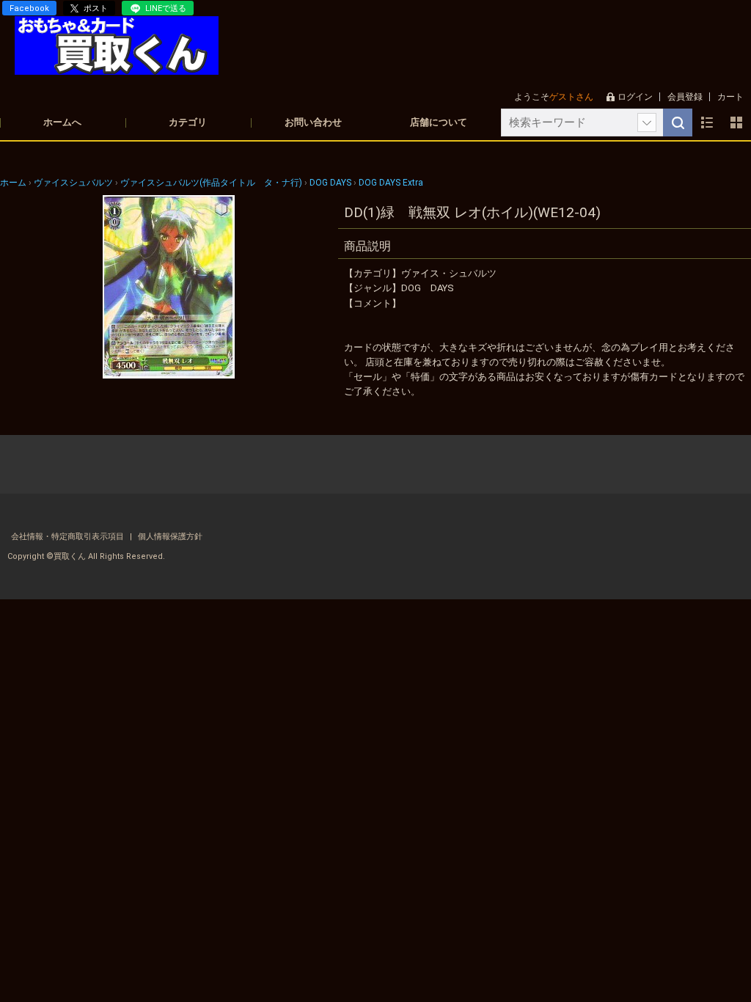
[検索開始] (677, 122)
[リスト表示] (707, 122)
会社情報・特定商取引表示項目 (68, 536)
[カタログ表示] (736, 122)
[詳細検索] (646, 122)
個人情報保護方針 (170, 536)
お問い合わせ (313, 122)
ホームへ (62, 122)
